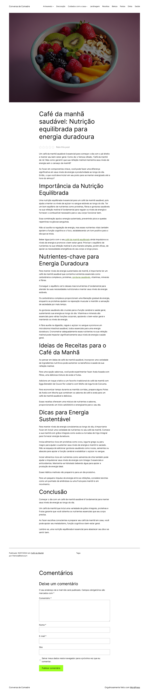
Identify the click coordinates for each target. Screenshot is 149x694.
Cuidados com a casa (77, 6)
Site (41, 647)
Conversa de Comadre (19, 6)
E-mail (42, 636)
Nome (42, 625)
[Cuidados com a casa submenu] (86, 6)
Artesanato (47, 6)
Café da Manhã (37, 553)
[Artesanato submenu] (53, 6)
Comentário (45, 598)
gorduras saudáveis (81, 277)
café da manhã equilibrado (77, 239)
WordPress (135, 687)
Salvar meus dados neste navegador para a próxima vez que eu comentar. (71, 660)
